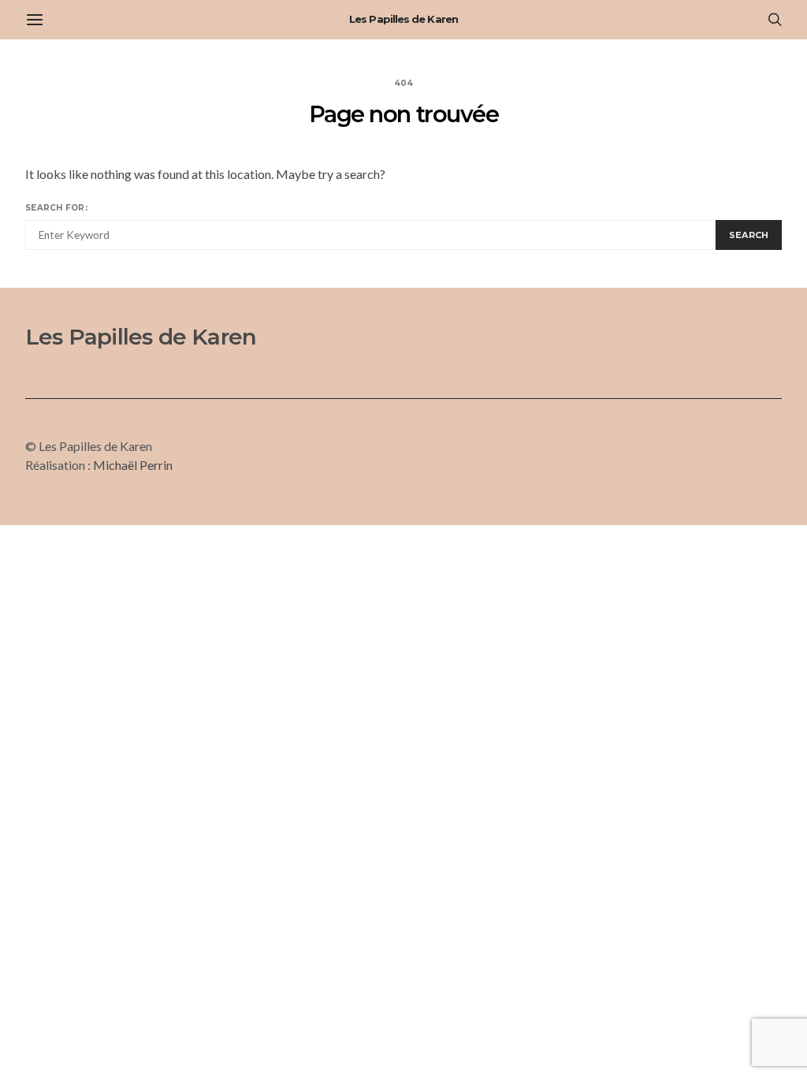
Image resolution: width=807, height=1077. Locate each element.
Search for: (56, 208)
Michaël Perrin (133, 464)
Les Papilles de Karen (403, 19)
